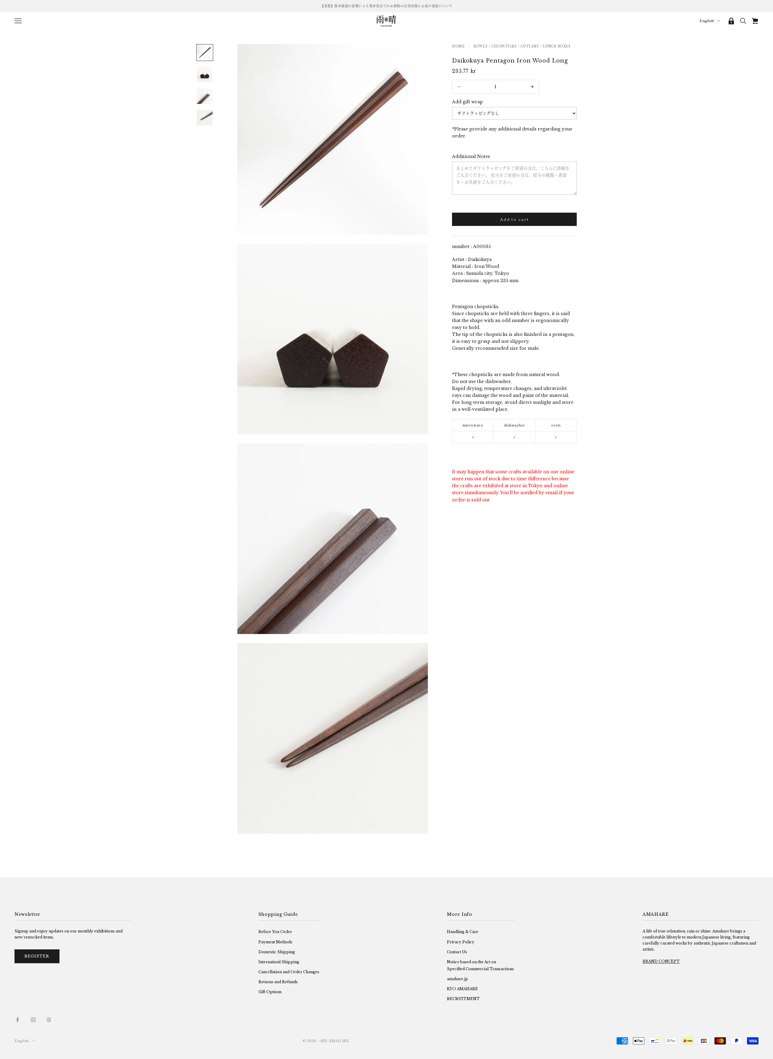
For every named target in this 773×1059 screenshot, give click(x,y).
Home (458, 46)
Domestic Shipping (276, 952)
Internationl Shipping (278, 962)
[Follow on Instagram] (33, 1020)
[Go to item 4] (204, 117)
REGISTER (37, 956)
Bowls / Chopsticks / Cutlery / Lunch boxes (521, 46)
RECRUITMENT (463, 998)
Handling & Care (462, 931)
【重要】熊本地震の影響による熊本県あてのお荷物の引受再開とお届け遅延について (386, 6)
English (707, 21)
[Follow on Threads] (49, 1020)
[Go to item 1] (204, 52)
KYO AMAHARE (462, 989)
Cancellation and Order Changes (288, 972)
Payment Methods (275, 942)
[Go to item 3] (204, 96)
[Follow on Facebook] (17, 1020)
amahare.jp (457, 979)
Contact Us (457, 952)
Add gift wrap (467, 102)
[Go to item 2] (204, 74)
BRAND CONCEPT (661, 961)
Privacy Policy (460, 942)
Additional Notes (471, 156)
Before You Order (275, 931)
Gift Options (270, 992)
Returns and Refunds (278, 982)
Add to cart (514, 219)
